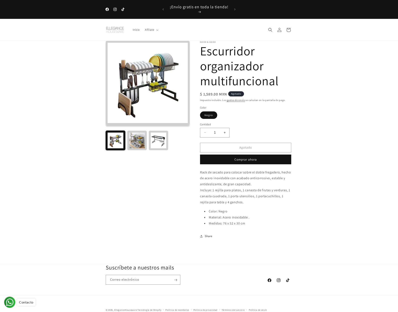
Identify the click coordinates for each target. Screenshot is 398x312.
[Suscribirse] (175, 280)
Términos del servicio (233, 309)
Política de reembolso (177, 309)
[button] (151, 30)
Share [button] (208, 236)
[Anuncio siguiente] (234, 9)
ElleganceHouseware (125, 309)
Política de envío (258, 309)
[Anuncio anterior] (163, 9)
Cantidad (205, 124)
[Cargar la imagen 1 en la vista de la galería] (115, 140)
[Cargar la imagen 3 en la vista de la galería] (158, 140)
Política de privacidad (205, 309)
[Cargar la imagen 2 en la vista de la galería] (137, 140)
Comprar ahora (245, 159)
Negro (210, 116)
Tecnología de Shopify (149, 309)
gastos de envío (236, 100)
